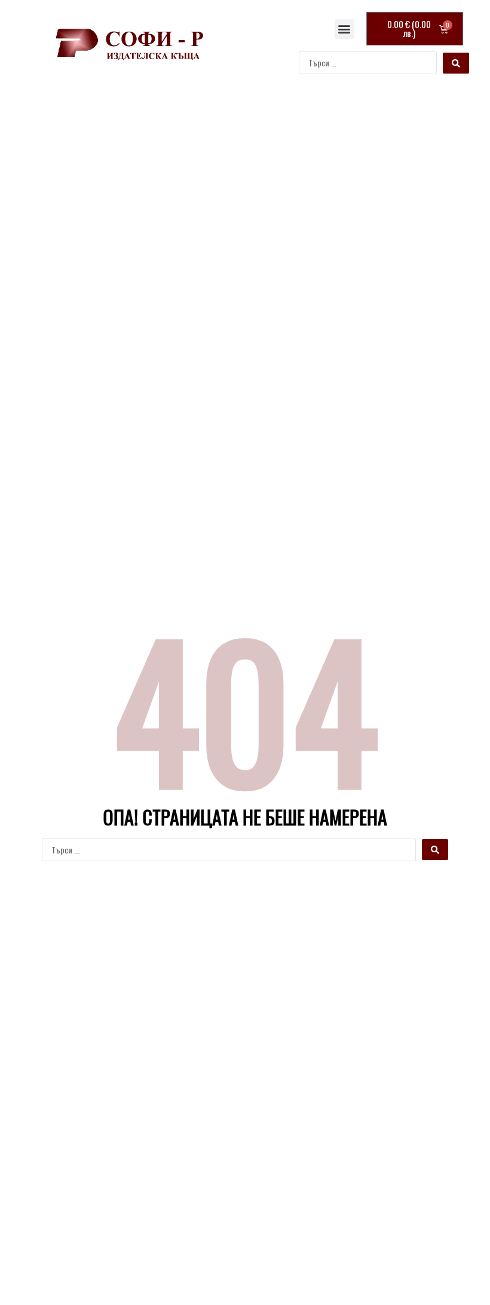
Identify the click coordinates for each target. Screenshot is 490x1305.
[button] (344, 29)
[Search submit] (456, 63)
